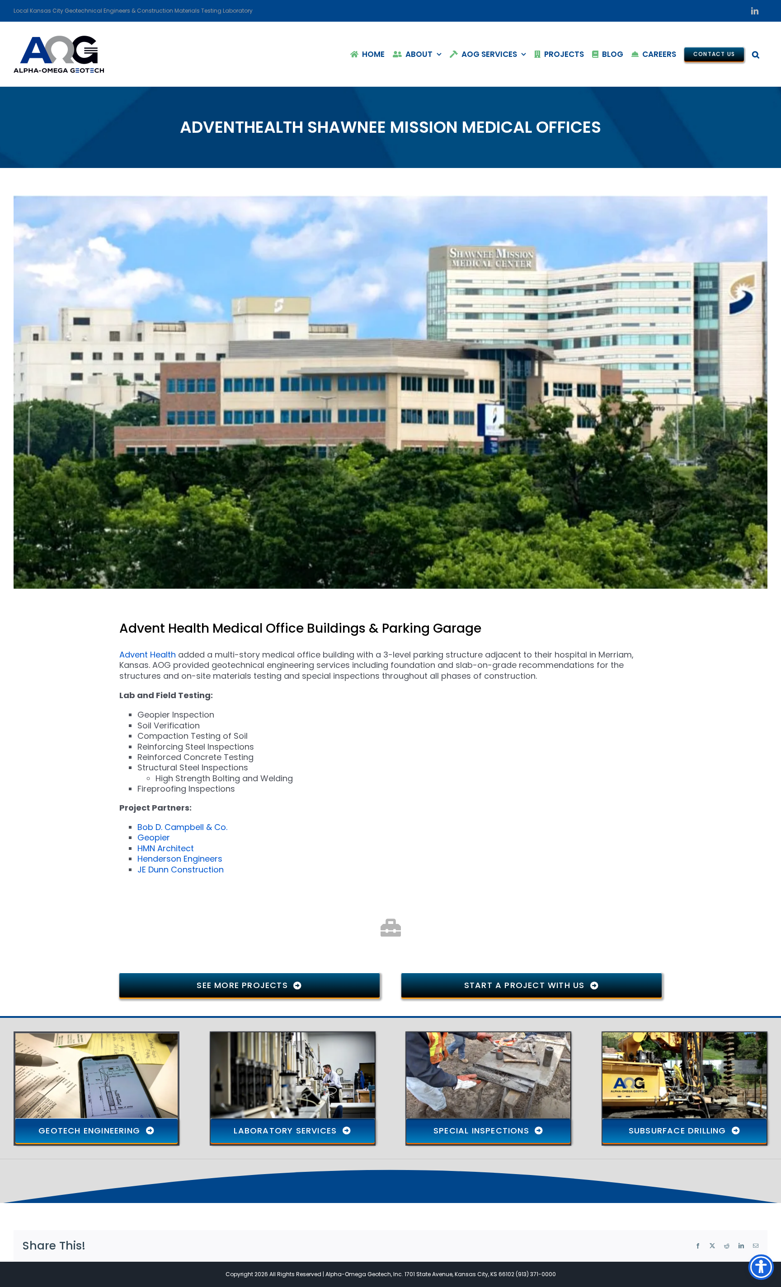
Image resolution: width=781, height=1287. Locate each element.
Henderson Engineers (179, 858)
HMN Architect (165, 848)
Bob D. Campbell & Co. (182, 827)
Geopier (153, 837)
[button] (755, 54)
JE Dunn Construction (180, 869)
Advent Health (148, 654)
